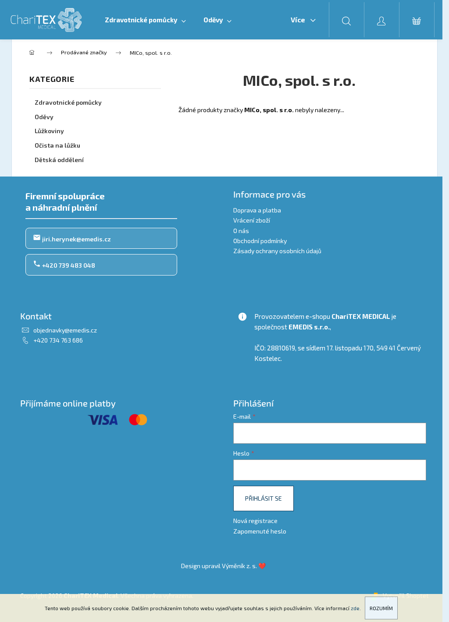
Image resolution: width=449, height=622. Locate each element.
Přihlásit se (263, 498)
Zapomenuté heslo (259, 531)
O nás (241, 230)
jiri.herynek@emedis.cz (76, 239)
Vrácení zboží (251, 220)
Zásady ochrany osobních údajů (277, 250)
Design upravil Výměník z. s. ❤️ (223, 565)
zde (355, 608)
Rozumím (381, 608)
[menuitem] (145, 19)
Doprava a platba (257, 210)
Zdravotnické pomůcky (68, 102)
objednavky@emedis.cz (65, 330)
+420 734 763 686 (58, 340)
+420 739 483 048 (68, 265)
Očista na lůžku (57, 145)
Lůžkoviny (49, 130)
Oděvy (44, 116)
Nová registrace (255, 520)
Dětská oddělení (59, 159)
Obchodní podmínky (260, 240)
